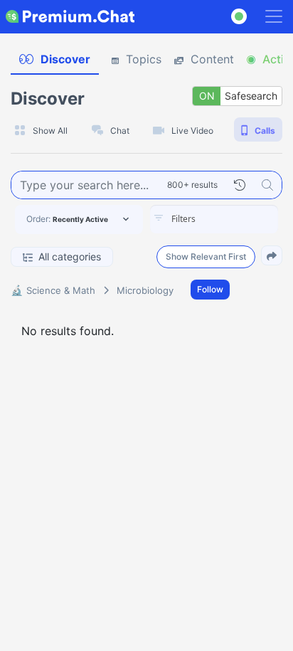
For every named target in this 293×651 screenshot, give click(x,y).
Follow (210, 289)
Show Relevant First (206, 256)
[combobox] (214, 219)
